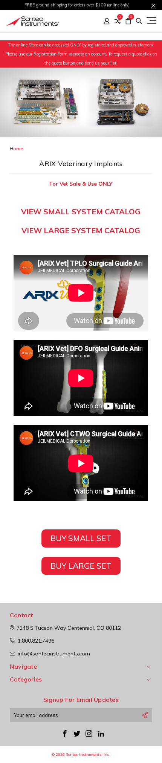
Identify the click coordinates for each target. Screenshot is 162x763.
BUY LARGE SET (81, 566)
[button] (81, 543)
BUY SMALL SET (81, 538)
